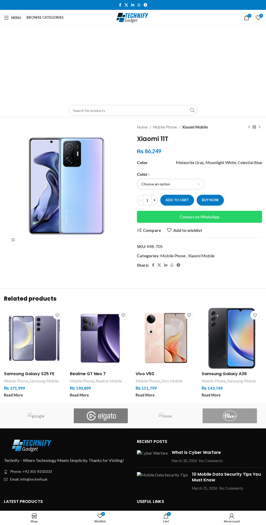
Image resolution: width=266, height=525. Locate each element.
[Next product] (259, 127)
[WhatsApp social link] (139, 5)
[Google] (36, 415)
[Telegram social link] (145, 5)
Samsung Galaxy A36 (224, 374)
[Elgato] (101, 415)
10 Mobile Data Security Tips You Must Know (226, 477)
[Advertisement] (133, 64)
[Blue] (229, 415)
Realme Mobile (109, 381)
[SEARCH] (192, 110)
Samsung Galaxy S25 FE (29, 374)
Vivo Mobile (171, 381)
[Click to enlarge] (13, 240)
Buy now (210, 200)
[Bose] (165, 415)
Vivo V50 (145, 374)
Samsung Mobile (44, 381)
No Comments (211, 461)
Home (142, 127)
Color (142, 174)
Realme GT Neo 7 (88, 374)
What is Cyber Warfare (196, 452)
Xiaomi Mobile (195, 127)
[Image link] (32, 444)
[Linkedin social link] (133, 5)
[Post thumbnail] (152, 456)
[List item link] (66, 471)
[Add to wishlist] (57, 315)
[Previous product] (249, 127)
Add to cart (177, 200)
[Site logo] (133, 17)
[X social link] (126, 5)
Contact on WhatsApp (200, 216)
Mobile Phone (165, 127)
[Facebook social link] (120, 5)
